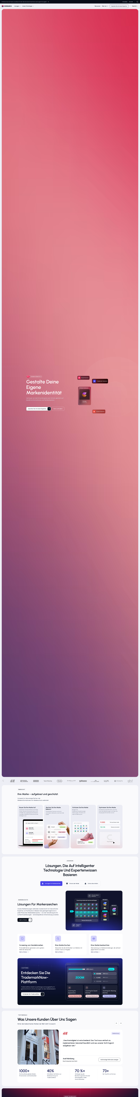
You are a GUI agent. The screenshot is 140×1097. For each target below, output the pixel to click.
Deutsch (134, 6)
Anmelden (125, 1)
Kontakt (131, 1)
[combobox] (134, 6)
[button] (17, 6)
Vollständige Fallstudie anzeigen (109, 1059)
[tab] (51, 883)
